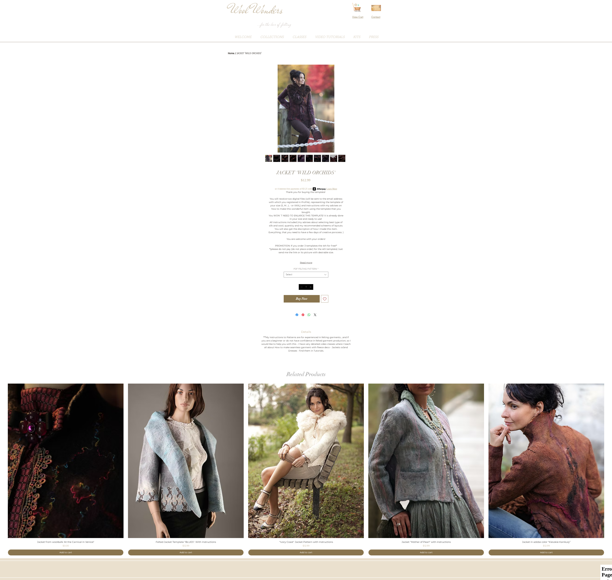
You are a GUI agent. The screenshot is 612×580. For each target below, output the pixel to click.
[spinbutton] (306, 287)
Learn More (331, 189)
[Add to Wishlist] (324, 299)
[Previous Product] (3, 461)
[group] (306, 469)
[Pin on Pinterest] (303, 315)
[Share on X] (315, 315)
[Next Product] (609, 461)
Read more (306, 262)
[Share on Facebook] (297, 315)
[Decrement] (301, 287)
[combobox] (306, 274)
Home (231, 53)
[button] (357, 4)
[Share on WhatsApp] (309, 315)
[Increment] (311, 287)
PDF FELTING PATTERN (306, 269)
